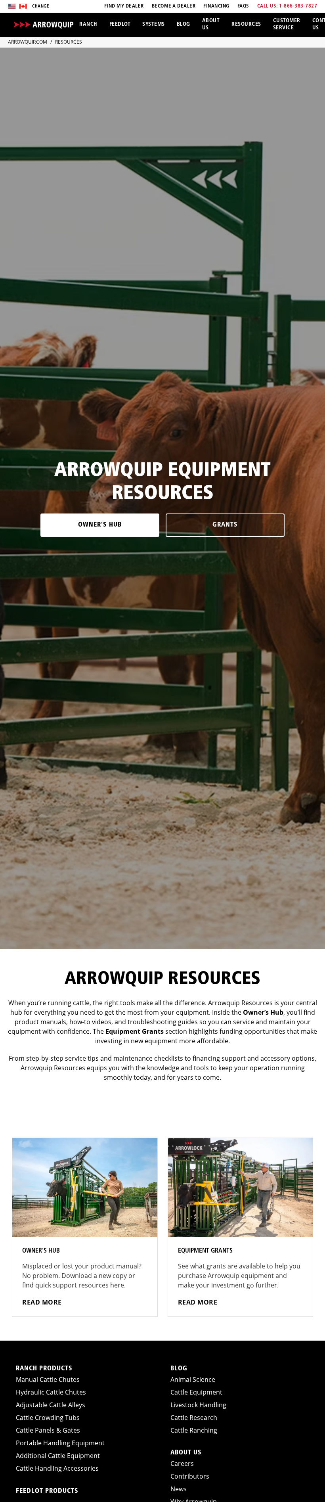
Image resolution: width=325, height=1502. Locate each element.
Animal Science (192, 1379)
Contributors (189, 1476)
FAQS (243, 6)
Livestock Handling (198, 1404)
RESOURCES (246, 24)
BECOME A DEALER (174, 6)
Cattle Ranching (193, 1430)
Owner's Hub (100, 525)
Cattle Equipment (196, 1392)
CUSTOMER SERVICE (286, 24)
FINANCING (216, 6)
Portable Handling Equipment (60, 1443)
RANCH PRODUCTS (44, 1369)
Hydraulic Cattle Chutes (51, 1392)
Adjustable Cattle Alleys (50, 1404)
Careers (182, 1463)
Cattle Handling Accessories (57, 1468)
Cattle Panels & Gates (48, 1430)
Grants (225, 525)
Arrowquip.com (27, 41)
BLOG (183, 24)
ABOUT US (211, 24)
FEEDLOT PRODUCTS (47, 1491)
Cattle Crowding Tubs (48, 1417)
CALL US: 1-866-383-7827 (287, 6)
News (178, 1489)
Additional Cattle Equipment (58, 1455)
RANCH (88, 24)
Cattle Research (193, 1417)
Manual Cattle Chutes (48, 1379)
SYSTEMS (153, 24)
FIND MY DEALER (124, 6)
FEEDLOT (120, 24)
